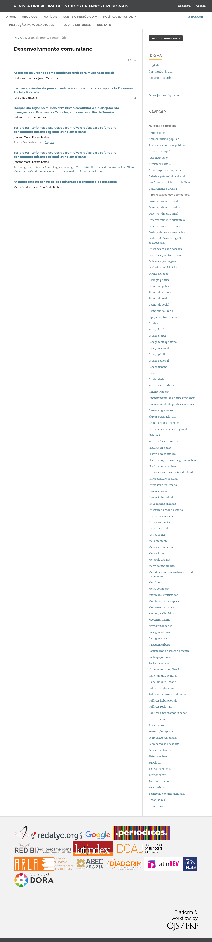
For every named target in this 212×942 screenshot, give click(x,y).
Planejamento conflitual (164, 669)
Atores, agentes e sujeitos (165, 170)
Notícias (50, 16)
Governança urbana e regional (168, 429)
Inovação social (158, 491)
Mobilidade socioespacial (165, 601)
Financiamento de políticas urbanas (171, 404)
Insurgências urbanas (162, 503)
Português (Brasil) (161, 71)
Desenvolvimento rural (163, 213)
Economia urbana (160, 292)
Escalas (153, 323)
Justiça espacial (158, 528)
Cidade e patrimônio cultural (167, 176)
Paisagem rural (158, 638)
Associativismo (158, 157)
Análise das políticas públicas (167, 145)
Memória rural (158, 553)
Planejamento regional (163, 675)
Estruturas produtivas (163, 385)
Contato (104, 25)
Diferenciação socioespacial (166, 249)
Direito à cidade (159, 274)
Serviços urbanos (160, 750)
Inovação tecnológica (162, 497)
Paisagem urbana (159, 644)
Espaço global (157, 335)
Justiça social (157, 535)
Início (18, 37)
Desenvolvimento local (164, 201)
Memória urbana (159, 559)
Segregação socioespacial (164, 744)
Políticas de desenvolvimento (167, 694)
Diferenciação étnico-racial (165, 255)
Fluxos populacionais (162, 416)
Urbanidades (157, 800)
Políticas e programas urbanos (168, 713)
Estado (153, 373)
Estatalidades (157, 379)
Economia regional (160, 298)
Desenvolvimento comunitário (170, 195)
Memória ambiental (161, 547)
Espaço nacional (159, 348)
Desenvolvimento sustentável (168, 220)
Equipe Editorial (77, 25)
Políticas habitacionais (163, 700)
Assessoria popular (161, 151)
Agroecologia (157, 133)
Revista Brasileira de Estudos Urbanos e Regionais (71, 6)
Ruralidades (156, 725)
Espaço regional (159, 360)
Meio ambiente (158, 541)
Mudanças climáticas (162, 613)
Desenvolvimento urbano (165, 226)
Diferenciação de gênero (164, 261)
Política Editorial (118, 16)
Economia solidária (161, 311)
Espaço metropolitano (163, 342)
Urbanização (157, 806)
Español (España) (161, 78)
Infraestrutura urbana (163, 485)
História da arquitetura (163, 441)
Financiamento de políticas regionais (172, 398)
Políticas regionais (160, 706)
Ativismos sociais (160, 164)
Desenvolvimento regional (165, 207)
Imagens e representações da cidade (171, 472)
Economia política (160, 286)
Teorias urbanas (159, 781)
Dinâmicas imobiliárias (163, 267)
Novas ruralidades (160, 626)
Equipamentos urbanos (163, 317)
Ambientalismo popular (164, 139)
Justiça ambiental (160, 522)
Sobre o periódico (79, 16)
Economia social (159, 304)
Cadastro (184, 5)
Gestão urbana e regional (164, 423)
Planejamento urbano (163, 682)
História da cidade (160, 447)
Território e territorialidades (167, 793)
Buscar (196, 16)
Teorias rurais (157, 775)
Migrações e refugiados (163, 595)
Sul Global (155, 762)
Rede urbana (157, 719)
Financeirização (159, 391)
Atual (11, 16)
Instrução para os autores (32, 25)
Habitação (155, 435)
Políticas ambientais (161, 688)
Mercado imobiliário (162, 566)
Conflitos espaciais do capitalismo (170, 182)
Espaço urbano (158, 367)
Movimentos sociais (161, 607)
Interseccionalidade (161, 516)
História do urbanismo (163, 466)
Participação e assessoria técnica (169, 651)
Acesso (201, 5)
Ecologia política (159, 280)
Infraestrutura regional (163, 479)
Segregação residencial (163, 737)
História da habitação (162, 454)
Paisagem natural (160, 632)
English (49, 142)
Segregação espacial (161, 731)
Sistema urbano (159, 756)
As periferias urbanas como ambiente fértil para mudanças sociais (64, 73)
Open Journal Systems (164, 95)
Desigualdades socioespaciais (167, 232)
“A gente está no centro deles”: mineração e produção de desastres (65, 182)
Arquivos (29, 16)
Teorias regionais (160, 769)
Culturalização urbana (163, 189)
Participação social (160, 657)
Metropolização (159, 588)
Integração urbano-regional (166, 510)
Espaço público (158, 354)
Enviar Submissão (165, 38)
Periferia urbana (159, 663)
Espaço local (156, 329)
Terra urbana (157, 787)
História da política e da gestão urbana (173, 460)
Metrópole (155, 582)
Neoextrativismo (159, 620)
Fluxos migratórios (161, 410)
